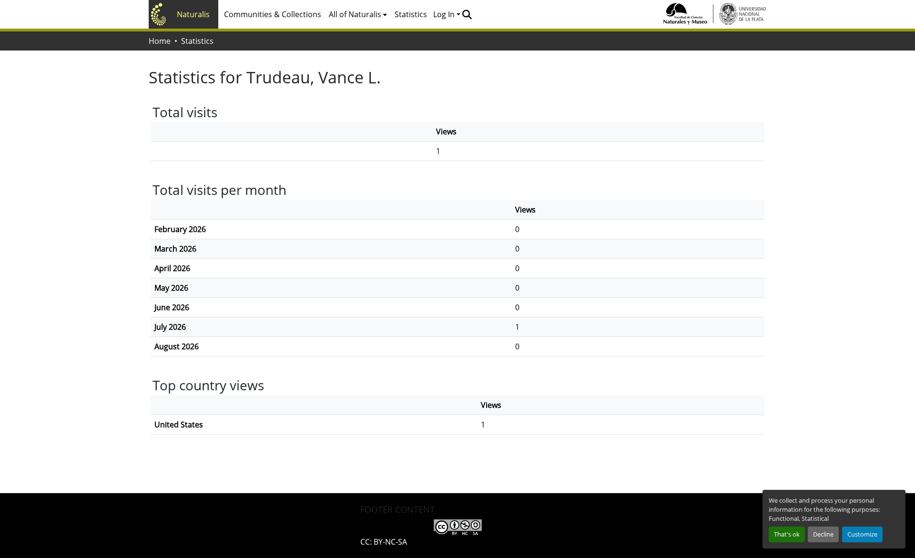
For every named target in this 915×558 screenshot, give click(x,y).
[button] (467, 14)
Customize (862, 534)
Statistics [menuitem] (411, 14)
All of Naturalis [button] (355, 14)
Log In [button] (445, 14)
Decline (823, 534)
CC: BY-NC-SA (383, 542)
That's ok (787, 534)
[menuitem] (358, 14)
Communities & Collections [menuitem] (272, 14)
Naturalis (193, 14)
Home (160, 41)
